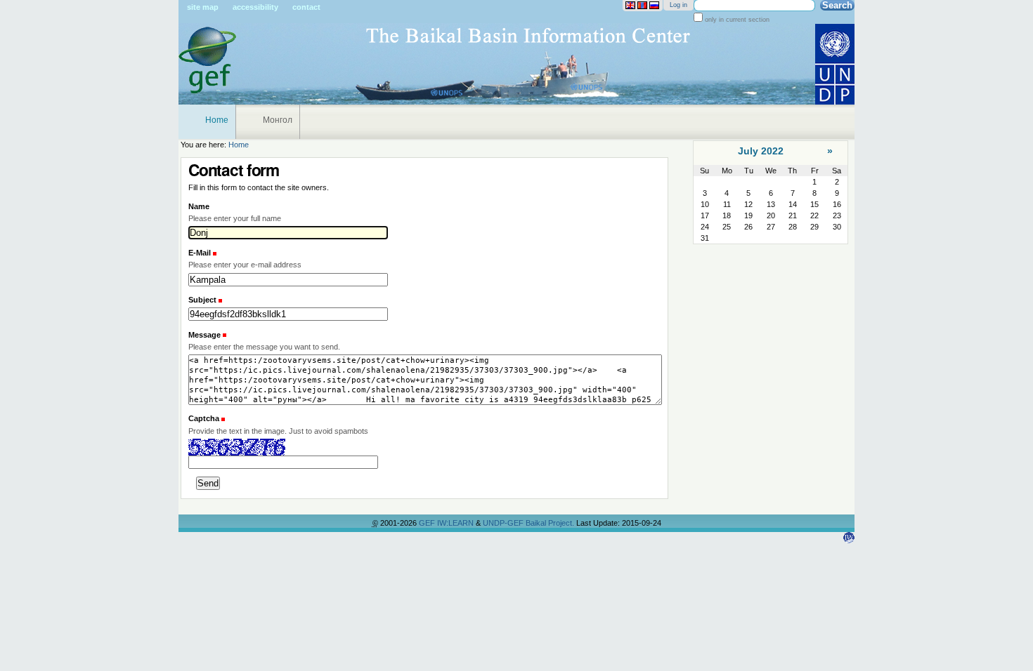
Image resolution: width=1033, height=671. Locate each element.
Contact (306, 7)
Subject (203, 299)
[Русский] (654, 5)
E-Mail (200, 252)
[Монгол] (642, 5)
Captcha (203, 418)
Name (198, 206)
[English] (630, 5)
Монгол (277, 120)
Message (205, 335)
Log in (678, 4)
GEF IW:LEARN (447, 523)
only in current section (736, 19)
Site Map (203, 7)
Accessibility (255, 7)
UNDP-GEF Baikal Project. (529, 523)
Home (216, 120)
